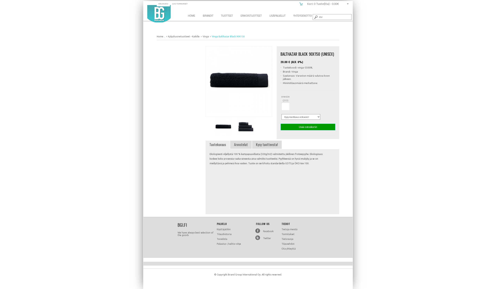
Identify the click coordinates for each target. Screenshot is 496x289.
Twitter (267, 238)
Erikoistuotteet (251, 16)
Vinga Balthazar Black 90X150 (159, 13)
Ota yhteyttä (289, 248)
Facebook (268, 231)
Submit (315, 17)
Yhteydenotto (302, 16)
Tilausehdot (288, 244)
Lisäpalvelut (278, 16)
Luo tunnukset (180, 4)
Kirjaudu (163, 4)
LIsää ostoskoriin (308, 127)
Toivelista (222, 239)
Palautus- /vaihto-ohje (229, 244)
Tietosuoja (287, 239)
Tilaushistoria (224, 234)
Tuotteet (227, 16)
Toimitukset (288, 234)
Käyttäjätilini (224, 229)
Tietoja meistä (289, 229)
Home (191, 16)
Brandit (208, 16)
